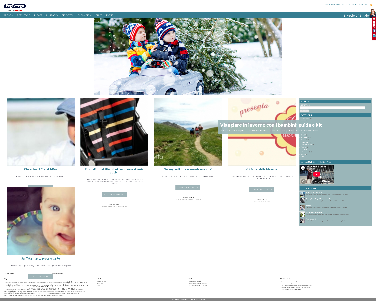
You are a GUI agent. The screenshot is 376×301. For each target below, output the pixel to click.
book (25, 282)
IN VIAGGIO (52, 15)
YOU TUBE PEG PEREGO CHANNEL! (198, 285)
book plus (31, 282)
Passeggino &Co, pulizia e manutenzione (319, 199)
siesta (59, 293)
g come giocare (25, 289)
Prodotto (303, 147)
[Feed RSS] (371, 5)
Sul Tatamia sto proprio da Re (40, 258)
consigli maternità (56, 285)
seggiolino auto (9, 293)
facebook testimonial (12, 289)
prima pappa (44, 291)
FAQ (366, 4)
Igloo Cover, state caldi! (287, 283)
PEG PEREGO (346, 4)
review (58, 291)
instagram (51, 289)
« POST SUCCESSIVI (9, 274)
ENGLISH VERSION (329, 4)
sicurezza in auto (52, 293)
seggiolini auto (66, 291)
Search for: (305, 104)
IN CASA (38, 15)
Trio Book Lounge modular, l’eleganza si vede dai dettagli (295, 287)
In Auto (304, 149)
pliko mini (35, 291)
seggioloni (33, 293)
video (54, 295)
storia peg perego (67, 293)
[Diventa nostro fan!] (374, 31)
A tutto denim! (311, 219)
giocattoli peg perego (38, 289)
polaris (39, 291)
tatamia (76, 293)
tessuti (81, 293)
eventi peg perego (73, 285)
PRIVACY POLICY (101, 281)
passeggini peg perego (13, 291)
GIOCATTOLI (68, 15)
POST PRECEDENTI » (58, 274)
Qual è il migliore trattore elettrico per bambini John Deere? (296, 285)
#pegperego (8, 282)
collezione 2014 (57, 282)
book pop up (44, 282)
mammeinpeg (79, 289)
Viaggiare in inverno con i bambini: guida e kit (292, 281)
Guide (99, 15)
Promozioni (85, 15)
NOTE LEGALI (100, 283)
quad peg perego (51, 291)
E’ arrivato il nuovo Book (314, 212)
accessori (14, 282)
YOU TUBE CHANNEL (358, 4)
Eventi (110, 15)
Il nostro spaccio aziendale (314, 192)
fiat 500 (19, 289)
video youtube (59, 295)
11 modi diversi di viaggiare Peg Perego (291, 289)
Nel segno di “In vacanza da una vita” (188, 169)
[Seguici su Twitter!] (374, 36)
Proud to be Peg (307, 144)
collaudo (51, 282)
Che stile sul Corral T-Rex (40, 169)
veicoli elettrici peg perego (42, 295)
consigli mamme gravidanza (34, 285)
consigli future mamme (74, 282)
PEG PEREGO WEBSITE (195, 281)
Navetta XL (309, 205)
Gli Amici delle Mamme (261, 169)
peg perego (27, 291)
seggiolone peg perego (22, 293)
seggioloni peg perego (41, 293)
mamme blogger (65, 288)
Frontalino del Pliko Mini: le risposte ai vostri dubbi (114, 170)
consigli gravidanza (13, 285)
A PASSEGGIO (23, 15)
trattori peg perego (27, 295)
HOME (338, 4)
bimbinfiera (20, 282)
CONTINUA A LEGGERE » (114, 194)
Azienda (8, 15)
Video (302, 156)
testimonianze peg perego (13, 295)
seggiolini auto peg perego (78, 291)
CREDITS (99, 285)
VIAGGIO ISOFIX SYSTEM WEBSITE (198, 283)
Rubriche (303, 154)
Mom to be (191, 197)
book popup (37, 282)
